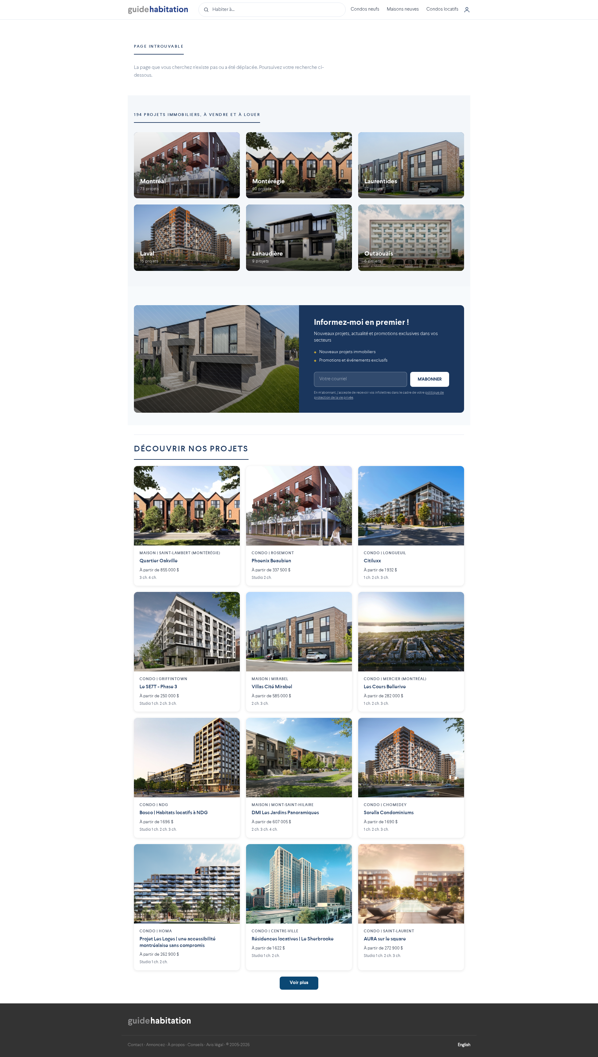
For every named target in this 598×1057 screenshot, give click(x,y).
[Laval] (187, 237)
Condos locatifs (442, 9)
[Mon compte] (466, 9)
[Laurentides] (411, 165)
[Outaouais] (411, 237)
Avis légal (214, 1045)
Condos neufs (365, 9)
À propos (176, 1045)
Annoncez (155, 1045)
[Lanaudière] (299, 237)
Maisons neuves (403, 9)
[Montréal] (187, 165)
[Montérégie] (299, 165)
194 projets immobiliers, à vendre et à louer (197, 115)
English (464, 1045)
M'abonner (430, 379)
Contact (135, 1045)
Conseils (195, 1045)
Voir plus (299, 983)
